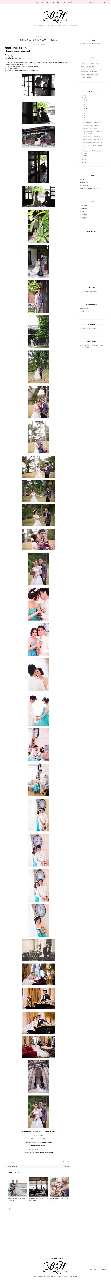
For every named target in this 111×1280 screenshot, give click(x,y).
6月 (84, 108)
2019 (83, 95)
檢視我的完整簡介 (84, 311)
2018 (83, 97)
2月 (84, 117)
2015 (83, 157)
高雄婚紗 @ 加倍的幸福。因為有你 (59, 1199)
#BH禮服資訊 (49, 1142)
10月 (85, 100)
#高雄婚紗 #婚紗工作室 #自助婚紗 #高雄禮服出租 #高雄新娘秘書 (38, 1152)
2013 (83, 162)
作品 (42, 2)
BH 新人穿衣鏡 (91, 63)
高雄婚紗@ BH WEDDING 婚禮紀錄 (92, 142)
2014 (83, 160)
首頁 (37, 2)
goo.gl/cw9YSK (14, 68)
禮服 (58, 2)
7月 (84, 106)
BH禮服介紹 (90, 60)
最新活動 (83, 77)
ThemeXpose (102, 1269)
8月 (84, 104)
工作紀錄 (99, 69)
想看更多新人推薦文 (50, 1131)
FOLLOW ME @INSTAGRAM (55, 1258)
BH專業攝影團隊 (84, 71)
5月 (84, 111)
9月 (84, 102)
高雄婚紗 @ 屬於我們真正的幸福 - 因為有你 (17, 1199)
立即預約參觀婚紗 (27, 1131)
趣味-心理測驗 (90, 74)
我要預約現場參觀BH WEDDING (38, 1145)
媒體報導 (97, 63)
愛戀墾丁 (83, 66)
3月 (84, 115)
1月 (84, 120)
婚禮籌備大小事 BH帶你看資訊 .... (88, 328)
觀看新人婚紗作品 (38, 1131)
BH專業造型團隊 (93, 71)
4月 (84, 113)
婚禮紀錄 (83, 74)
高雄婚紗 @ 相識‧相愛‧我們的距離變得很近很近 (38, 1199)
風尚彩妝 (94, 69)
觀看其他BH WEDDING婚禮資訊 (38, 1139)
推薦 (53, 2)
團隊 (48, 2)
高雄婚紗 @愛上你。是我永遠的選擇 (92, 122)
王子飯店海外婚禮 (90, 66)
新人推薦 (97, 60)
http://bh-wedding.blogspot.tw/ (30, 66)
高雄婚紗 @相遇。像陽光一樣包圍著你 (93, 139)
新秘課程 (96, 74)
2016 (83, 155)
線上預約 (70, 2)
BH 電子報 (83, 63)
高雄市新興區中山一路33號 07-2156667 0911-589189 (38, 1149)
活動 (64, 2)
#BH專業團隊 (43, 1142)
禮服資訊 (89, 77)
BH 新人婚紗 (39, 36)
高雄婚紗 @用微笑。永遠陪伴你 (91, 125)
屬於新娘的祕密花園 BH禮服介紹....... (89, 291)
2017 (83, 153)
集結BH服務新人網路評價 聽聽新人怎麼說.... (91, 44)
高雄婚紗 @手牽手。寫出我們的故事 (92, 136)
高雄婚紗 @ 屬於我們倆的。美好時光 (92, 151)
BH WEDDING (37, 44)
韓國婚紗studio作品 (85, 69)
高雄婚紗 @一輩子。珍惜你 (90, 128)
